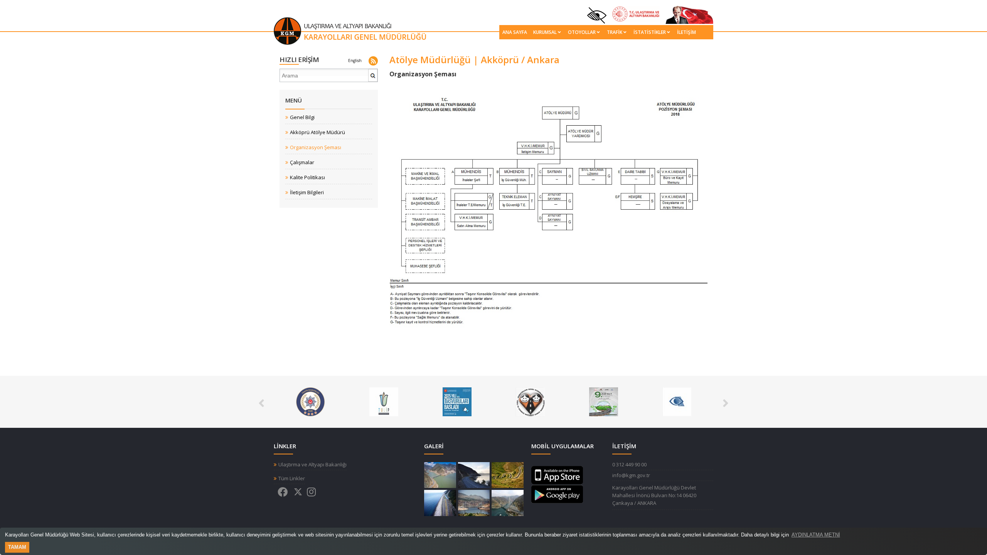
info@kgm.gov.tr (631, 475)
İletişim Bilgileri (307, 192)
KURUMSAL (545, 32)
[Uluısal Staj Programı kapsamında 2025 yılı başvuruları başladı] (457, 401)
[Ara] (373, 78)
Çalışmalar (302, 162)
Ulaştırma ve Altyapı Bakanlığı (312, 464)
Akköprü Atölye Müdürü (317, 132)
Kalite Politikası (307, 177)
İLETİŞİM (686, 32)
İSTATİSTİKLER (649, 32)
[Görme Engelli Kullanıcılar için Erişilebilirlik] (676, 401)
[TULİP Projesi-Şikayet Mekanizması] (383, 401)
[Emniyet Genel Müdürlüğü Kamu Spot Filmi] (310, 401)
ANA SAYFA (514, 32)
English (355, 60)
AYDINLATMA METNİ (816, 535)
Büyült (440, 475)
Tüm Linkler (291, 478)
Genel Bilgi (302, 117)
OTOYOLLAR (582, 32)
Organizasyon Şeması (315, 147)
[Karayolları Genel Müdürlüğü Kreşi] (530, 401)
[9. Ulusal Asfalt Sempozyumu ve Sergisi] (603, 401)
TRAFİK (614, 32)
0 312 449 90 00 (629, 464)
